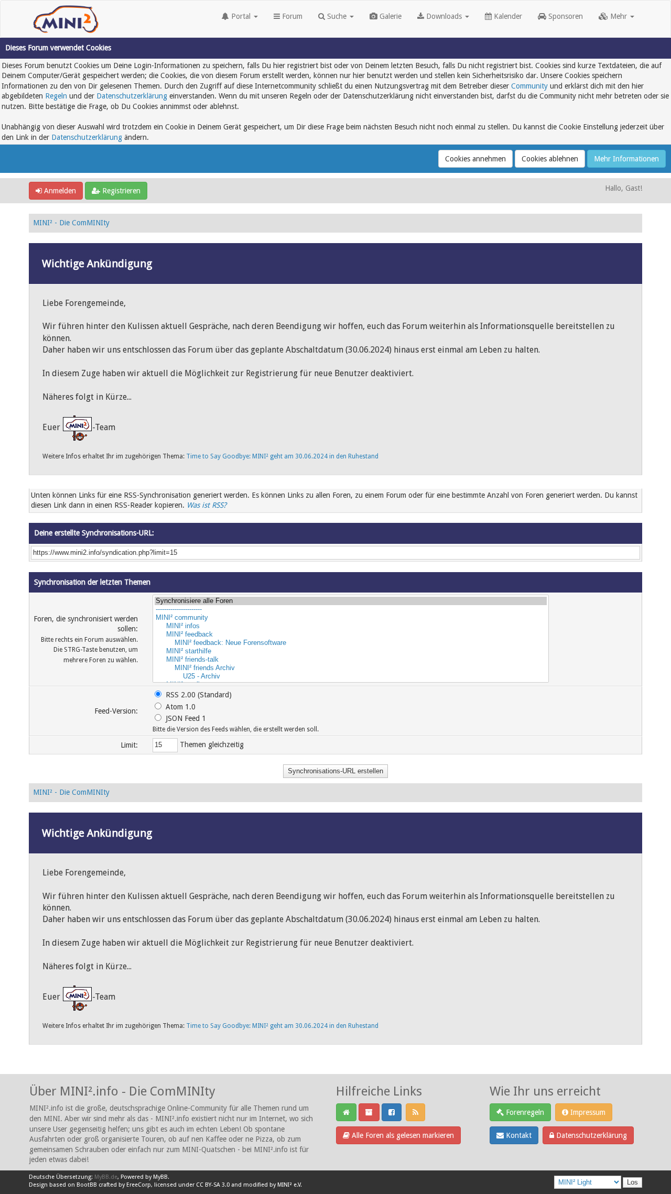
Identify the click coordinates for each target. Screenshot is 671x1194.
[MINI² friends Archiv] (351, 668)
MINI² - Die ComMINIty (71, 222)
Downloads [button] (444, 16)
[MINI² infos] (351, 626)
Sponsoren (564, 16)
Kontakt (518, 1135)
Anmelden (59, 191)
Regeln (56, 96)
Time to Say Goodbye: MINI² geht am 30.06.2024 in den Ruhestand (282, 456)
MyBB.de (105, 1177)
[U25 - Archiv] (351, 676)
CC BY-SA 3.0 (213, 1184)
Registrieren (120, 191)
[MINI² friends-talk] (351, 659)
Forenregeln (524, 1112)
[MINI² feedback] (351, 634)
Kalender (507, 16)
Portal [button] (241, 16)
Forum (291, 16)
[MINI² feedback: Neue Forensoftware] (351, 643)
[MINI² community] (351, 618)
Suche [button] (337, 16)
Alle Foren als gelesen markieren (402, 1135)
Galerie (389, 16)
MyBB (160, 1177)
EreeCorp (138, 1184)
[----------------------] (351, 609)
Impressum (586, 1112)
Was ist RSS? (206, 505)
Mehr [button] (618, 16)
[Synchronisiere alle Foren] (351, 601)
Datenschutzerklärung (131, 96)
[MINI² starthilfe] (351, 651)
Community (529, 86)
